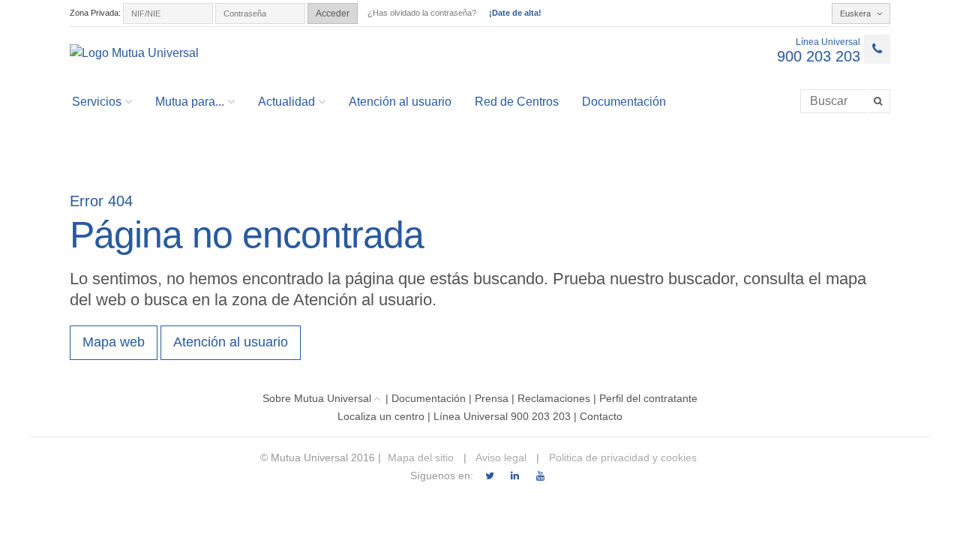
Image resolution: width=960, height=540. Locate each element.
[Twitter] (489, 476)
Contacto (601, 416)
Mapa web (113, 342)
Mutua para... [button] (189, 101)
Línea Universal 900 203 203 (502, 416)
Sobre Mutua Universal (316, 398)
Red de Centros (517, 101)
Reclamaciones (554, 398)
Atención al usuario (400, 101)
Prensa (491, 398)
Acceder (333, 13)
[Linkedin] (515, 476)
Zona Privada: (95, 12)
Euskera (856, 13)
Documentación (624, 101)
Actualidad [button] (286, 101)
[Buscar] (879, 101)
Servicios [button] (97, 101)
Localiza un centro (381, 416)
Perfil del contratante (648, 398)
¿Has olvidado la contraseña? (422, 12)
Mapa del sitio (421, 458)
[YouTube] (540, 476)
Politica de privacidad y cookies (621, 458)
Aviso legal (499, 458)
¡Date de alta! (515, 12)
